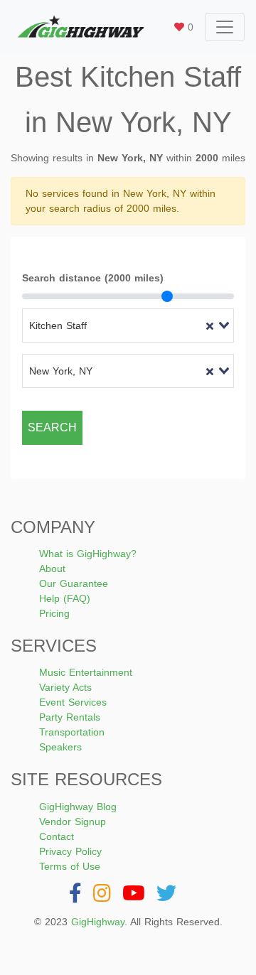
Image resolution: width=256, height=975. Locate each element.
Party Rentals (69, 717)
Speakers (60, 747)
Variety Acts (65, 687)
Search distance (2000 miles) (93, 278)
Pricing (54, 613)
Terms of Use (69, 866)
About (52, 568)
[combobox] (128, 325)
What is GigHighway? (88, 553)
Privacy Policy (70, 851)
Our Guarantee (73, 583)
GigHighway (97, 921)
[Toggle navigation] (225, 27)
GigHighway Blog (78, 806)
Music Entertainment (85, 672)
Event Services (73, 702)
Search (52, 427)
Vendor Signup (72, 821)
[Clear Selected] (209, 325)
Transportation (72, 732)
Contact (56, 836)
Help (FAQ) (64, 598)
